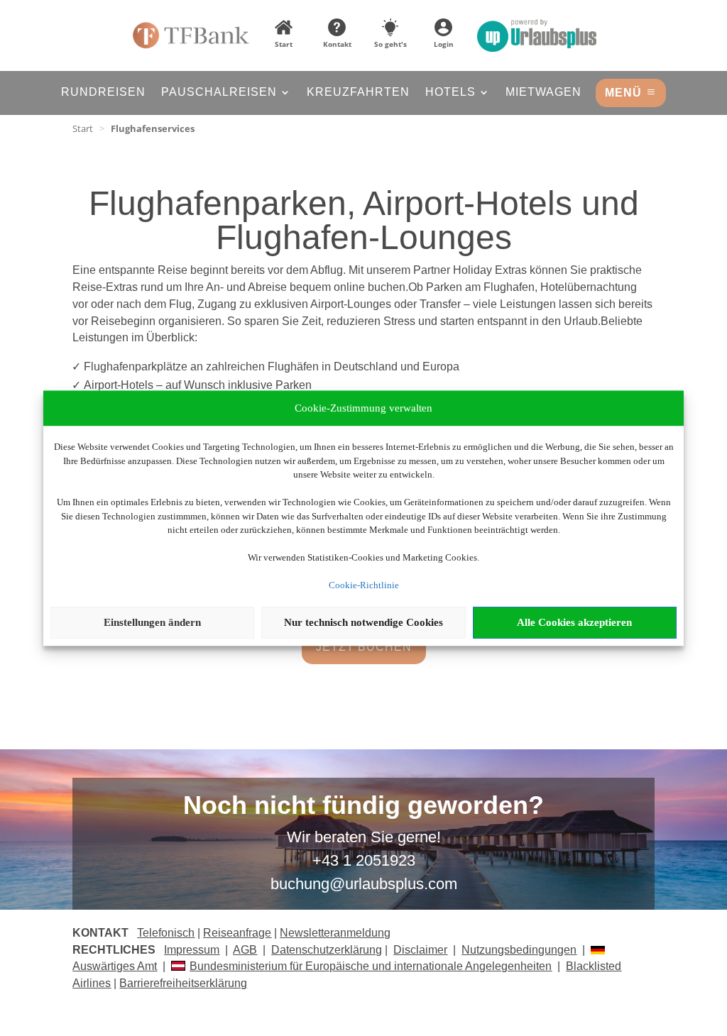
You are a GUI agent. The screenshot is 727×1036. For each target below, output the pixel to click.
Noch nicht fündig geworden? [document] (363, 806)
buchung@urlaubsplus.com (363, 884)
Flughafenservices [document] (153, 128)
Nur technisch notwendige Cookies (363, 622)
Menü (623, 93)
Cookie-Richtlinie (364, 585)
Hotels (450, 92)
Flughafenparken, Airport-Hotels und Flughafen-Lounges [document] (364, 221)
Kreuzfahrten (358, 92)
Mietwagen (543, 92)
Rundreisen (103, 92)
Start (82, 128)
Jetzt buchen (364, 647)
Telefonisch (166, 933)
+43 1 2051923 (363, 860)
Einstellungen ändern (152, 622)
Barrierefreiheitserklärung (183, 983)
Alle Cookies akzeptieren (574, 622)
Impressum (191, 950)
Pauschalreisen (219, 92)
